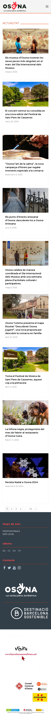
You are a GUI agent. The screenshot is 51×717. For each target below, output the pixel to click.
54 (31, 509)
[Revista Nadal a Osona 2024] (26, 476)
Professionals (11, 531)
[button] (47, 6)
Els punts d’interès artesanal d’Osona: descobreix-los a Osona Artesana (24, 220)
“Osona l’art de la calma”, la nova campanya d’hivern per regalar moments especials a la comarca (24, 167)
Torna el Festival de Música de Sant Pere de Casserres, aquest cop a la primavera (23, 379)
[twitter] (9, 568)
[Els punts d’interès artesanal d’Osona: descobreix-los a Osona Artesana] (26, 211)
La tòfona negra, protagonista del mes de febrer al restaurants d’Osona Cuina (24, 432)
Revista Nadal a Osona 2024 (21, 482)
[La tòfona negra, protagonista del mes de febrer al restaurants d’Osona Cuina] (26, 423)
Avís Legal (8, 534)
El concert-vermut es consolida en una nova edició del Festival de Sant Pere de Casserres (25, 114)
